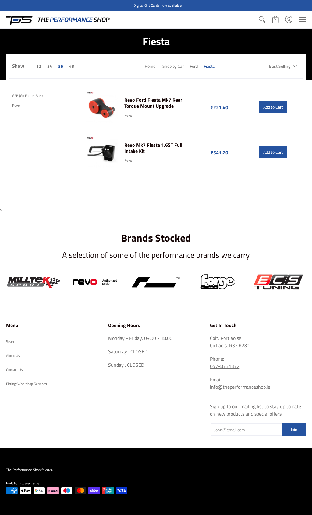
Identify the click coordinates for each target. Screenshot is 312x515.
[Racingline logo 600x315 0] (156, 282)
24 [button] (49, 66)
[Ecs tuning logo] (278, 282)
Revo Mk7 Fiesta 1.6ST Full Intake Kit (153, 148)
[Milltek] (33, 282)
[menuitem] (262, 19)
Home (150, 66)
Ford (194, 66)
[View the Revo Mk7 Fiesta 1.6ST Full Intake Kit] (102, 152)
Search (11, 341)
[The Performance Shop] (58, 19)
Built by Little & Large (22, 483)
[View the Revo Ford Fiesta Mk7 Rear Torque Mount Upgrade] (102, 107)
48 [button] (71, 66)
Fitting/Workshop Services (26, 384)
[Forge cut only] (217, 282)
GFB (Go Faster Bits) (27, 96)
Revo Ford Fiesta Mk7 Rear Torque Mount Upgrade (153, 103)
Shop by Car (173, 66)
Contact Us (14, 370)
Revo (16, 105)
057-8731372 (224, 366)
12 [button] (38, 66)
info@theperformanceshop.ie (240, 387)
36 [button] (60, 66)
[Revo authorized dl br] (94, 282)
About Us (13, 355)
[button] (262, 19)
